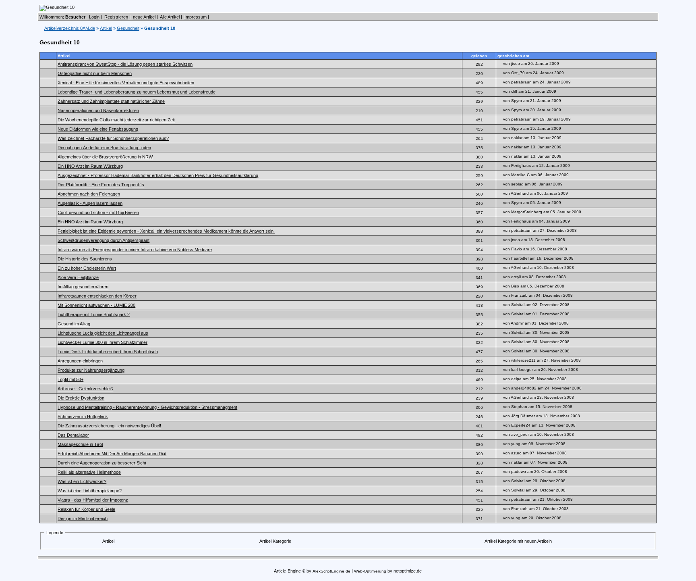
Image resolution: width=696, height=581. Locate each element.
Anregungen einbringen (80, 360)
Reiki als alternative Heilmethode (89, 472)
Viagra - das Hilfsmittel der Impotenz (93, 500)
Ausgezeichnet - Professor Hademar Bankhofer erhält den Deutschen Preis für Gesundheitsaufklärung (158, 175)
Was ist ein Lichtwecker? (82, 481)
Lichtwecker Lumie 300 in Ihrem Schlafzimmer (102, 342)
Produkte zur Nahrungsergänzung (91, 370)
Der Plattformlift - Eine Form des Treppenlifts (101, 184)
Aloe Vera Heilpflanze (78, 277)
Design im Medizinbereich (83, 518)
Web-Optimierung (370, 571)
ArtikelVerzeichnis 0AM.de (69, 28)
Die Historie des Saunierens (85, 258)
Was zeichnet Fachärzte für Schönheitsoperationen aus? (113, 138)
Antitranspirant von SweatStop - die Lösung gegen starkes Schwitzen (125, 64)
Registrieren (116, 17)
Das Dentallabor (73, 435)
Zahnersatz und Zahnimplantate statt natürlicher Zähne (111, 101)
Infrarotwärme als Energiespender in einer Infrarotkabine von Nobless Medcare (135, 249)
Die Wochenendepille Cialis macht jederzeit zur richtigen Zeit (116, 119)
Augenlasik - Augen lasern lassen (90, 203)
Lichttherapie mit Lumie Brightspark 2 (94, 314)
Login (94, 17)
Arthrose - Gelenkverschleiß (85, 388)
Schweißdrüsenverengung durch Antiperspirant (103, 240)
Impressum (195, 17)
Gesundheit (128, 28)
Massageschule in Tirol (80, 444)
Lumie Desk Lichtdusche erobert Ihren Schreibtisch (108, 351)
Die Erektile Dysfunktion (81, 398)
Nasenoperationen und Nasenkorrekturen (98, 110)
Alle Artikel (170, 17)
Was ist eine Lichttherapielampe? (90, 490)
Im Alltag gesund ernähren (83, 286)
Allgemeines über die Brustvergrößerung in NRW (105, 156)
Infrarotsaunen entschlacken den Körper (97, 296)
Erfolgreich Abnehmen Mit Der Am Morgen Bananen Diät (112, 453)
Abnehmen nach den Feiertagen (89, 194)
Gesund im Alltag (74, 323)
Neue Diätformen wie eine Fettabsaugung (98, 129)
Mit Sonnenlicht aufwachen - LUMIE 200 (96, 305)
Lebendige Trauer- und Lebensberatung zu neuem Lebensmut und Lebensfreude (136, 92)
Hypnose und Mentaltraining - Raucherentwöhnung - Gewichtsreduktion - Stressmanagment (147, 407)
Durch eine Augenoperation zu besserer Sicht (102, 462)
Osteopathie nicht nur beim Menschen (95, 73)
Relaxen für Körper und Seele (86, 509)
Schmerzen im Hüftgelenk (83, 416)
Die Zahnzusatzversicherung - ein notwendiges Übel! (109, 425)
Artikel (106, 28)
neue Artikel (144, 17)
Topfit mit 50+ (70, 379)
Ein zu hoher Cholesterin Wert (87, 268)
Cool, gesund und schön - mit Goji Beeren (98, 212)
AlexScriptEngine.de (331, 571)
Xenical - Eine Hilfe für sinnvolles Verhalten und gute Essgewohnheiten (126, 82)
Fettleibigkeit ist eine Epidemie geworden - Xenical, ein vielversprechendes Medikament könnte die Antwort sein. (166, 231)
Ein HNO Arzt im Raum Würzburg (90, 166)
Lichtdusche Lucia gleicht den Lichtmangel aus (103, 333)
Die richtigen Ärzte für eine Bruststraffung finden (104, 147)
